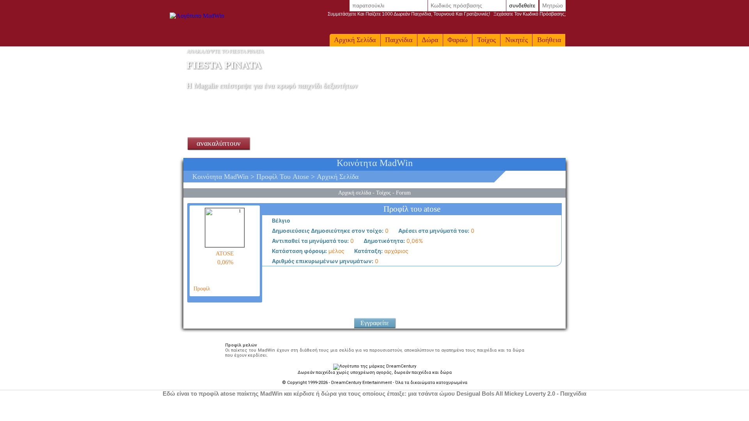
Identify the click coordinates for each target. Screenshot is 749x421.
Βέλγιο (280, 220)
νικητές (516, 40)
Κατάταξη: (368, 251)
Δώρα (430, 40)
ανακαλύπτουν (219, 143)
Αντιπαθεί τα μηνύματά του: (310, 240)
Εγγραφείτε (374, 323)
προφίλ (201, 288)
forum (403, 192)
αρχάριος (380, 251)
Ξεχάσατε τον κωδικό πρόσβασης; (447, 14)
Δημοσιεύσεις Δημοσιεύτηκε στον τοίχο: (327, 230)
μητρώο (552, 5)
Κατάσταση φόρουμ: (299, 251)
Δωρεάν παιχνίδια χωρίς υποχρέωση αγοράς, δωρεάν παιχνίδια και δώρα (375, 372)
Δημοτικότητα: (383, 240)
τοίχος (486, 40)
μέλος (307, 251)
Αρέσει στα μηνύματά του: (433, 230)
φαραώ (457, 40)
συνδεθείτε (522, 5)
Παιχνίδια (398, 40)
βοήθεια (549, 40)
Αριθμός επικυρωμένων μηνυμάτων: (322, 261)
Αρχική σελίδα (355, 40)
